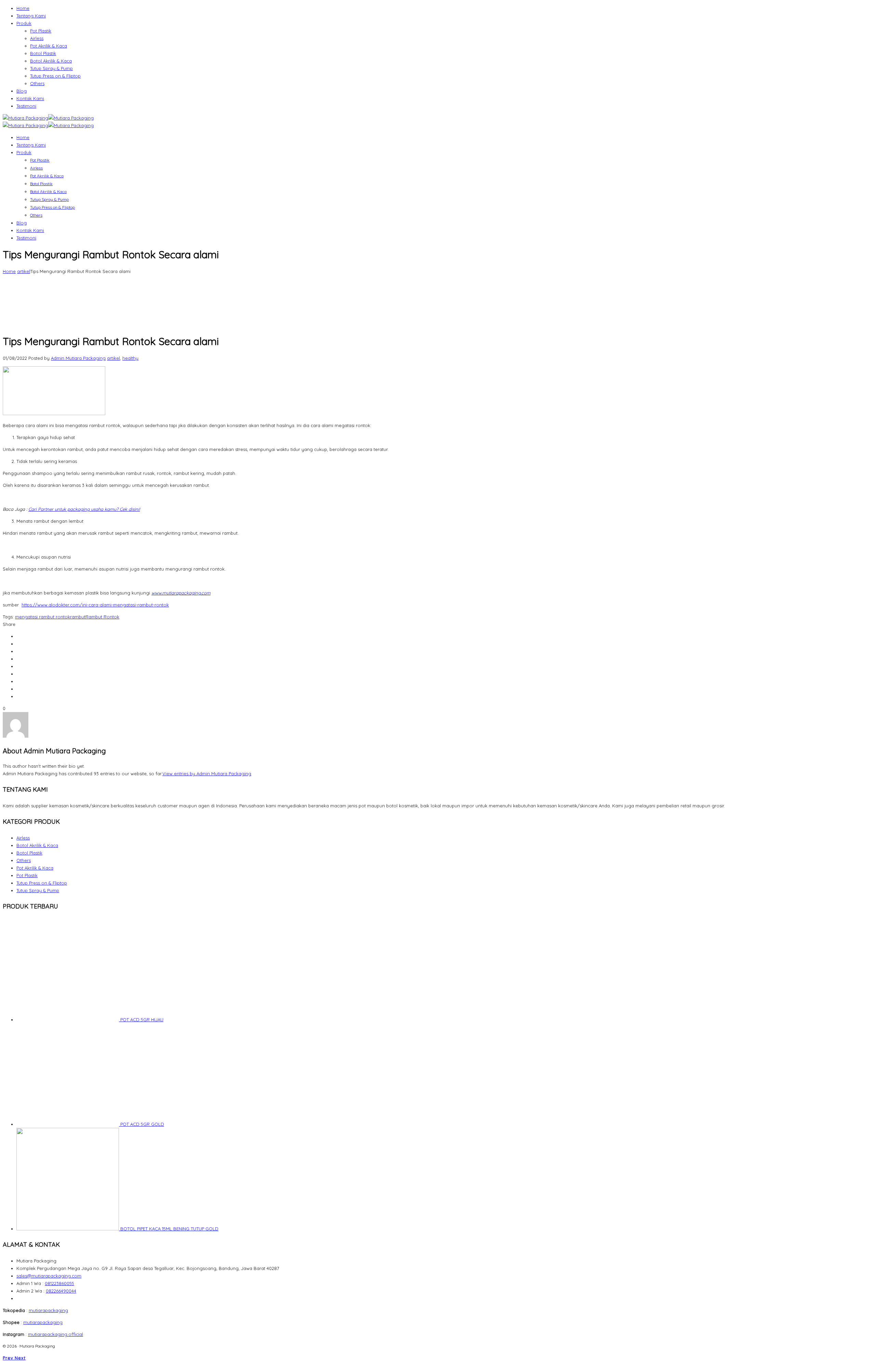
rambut (77, 616)
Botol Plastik (43, 53)
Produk (23, 23)
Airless (36, 38)
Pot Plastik (40, 30)
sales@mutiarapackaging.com (48, 1276)
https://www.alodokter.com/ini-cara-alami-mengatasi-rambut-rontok (95, 604)
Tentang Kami (31, 15)
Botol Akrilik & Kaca (51, 61)
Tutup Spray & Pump (51, 68)
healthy (130, 358)
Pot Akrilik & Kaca (48, 46)
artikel (23, 271)
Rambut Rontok (102, 616)
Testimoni (26, 106)
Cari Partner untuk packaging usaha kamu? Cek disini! (84, 509)
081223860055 (59, 1283)
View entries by (206, 773)
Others (37, 83)
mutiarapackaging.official (55, 1334)
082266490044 (61, 1291)
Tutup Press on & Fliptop (55, 76)
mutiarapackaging (48, 1310)
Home (22, 8)
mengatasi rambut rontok (42, 616)
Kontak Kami (30, 98)
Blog (21, 91)
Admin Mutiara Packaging (78, 358)
